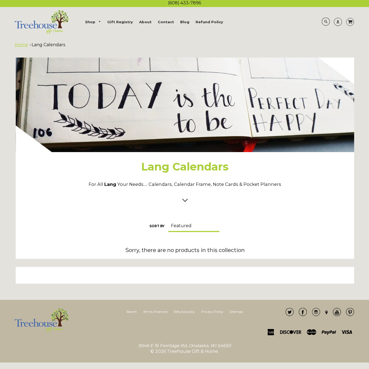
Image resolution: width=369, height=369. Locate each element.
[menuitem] (93, 22)
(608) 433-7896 (184, 2)
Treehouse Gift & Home (192, 351)
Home (21, 44)
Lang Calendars (48, 44)
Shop (90, 22)
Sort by (157, 226)
